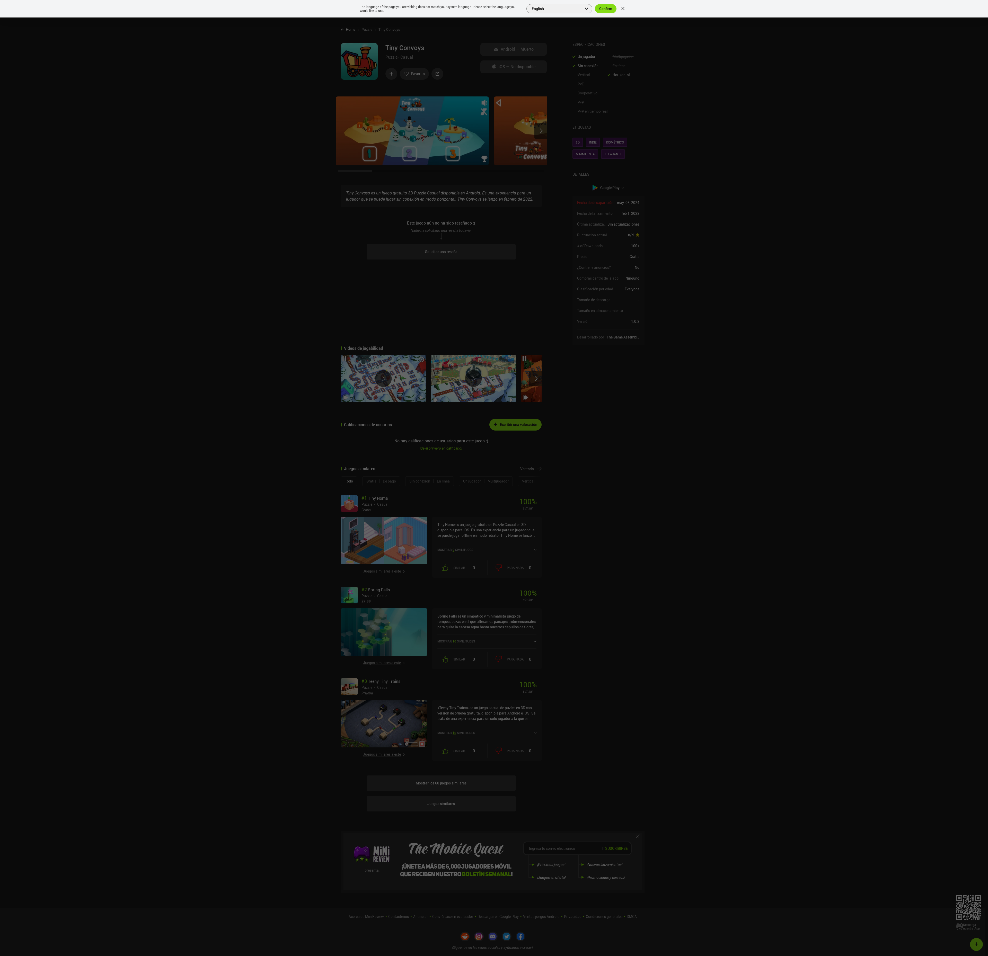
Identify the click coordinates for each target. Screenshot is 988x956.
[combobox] (556, 8)
